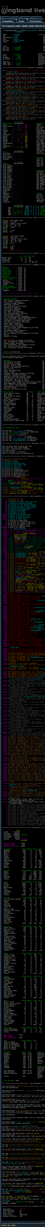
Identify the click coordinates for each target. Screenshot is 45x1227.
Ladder (25, 19)
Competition (7, 21)
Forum (36, 19)
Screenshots (35, 21)
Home (5, 19)
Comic (21, 21)
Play (15, 19)
